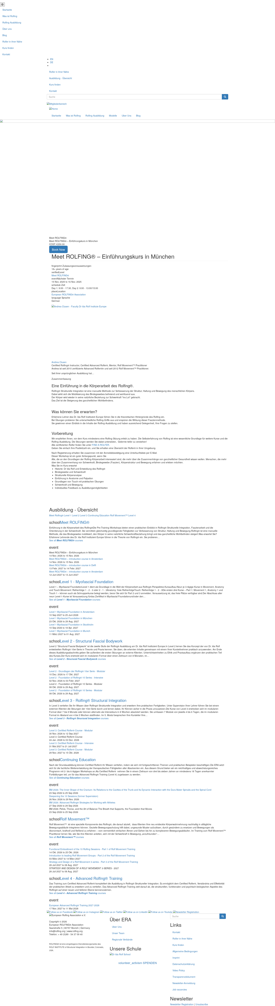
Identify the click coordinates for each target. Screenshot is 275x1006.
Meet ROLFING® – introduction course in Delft (72, 565)
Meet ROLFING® (60, 275)
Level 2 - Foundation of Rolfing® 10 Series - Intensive (76, 677)
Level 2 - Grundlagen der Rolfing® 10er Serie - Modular (77, 671)
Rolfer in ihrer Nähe (12, 41)
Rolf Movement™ (74, 819)
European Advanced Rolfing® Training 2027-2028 (74, 905)
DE (51, 62)
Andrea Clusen (59, 362)
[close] (2, 4)
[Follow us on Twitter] (111, 911)
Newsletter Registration (182, 1004)
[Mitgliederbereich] (57, 103)
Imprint (176, 957)
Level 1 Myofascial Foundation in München (70, 618)
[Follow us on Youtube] (160, 911)
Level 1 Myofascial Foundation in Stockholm (71, 624)
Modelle (113, 115)
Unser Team (118, 933)
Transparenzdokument (184, 976)
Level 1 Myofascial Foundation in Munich (69, 630)
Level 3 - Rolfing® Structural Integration (93, 700)
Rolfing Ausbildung (11, 22)
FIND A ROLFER (100, 444)
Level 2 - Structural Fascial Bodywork (91, 641)
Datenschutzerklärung (184, 964)
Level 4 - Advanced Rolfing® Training (91, 878)
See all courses (66, 540)
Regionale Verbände (122, 939)
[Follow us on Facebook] (60, 911)
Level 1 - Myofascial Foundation (86, 581)
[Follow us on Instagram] (86, 911)
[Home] (53, 108)
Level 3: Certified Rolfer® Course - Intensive (71, 743)
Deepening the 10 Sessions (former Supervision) (73, 796)
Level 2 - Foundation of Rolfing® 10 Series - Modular (75, 690)
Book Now (58, 249)
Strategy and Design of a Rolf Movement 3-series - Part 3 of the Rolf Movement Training (93, 861)
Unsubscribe (201, 1004)
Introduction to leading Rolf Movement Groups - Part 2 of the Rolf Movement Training (92, 855)
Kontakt (6, 54)
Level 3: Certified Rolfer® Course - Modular (71, 730)
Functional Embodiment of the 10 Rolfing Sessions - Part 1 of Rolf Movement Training (92, 849)
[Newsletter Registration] (186, 911)
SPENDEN (137, 963)
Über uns (7, 28)
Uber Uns (126, 115)
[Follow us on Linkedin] (135, 911)
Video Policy (179, 970)
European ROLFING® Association (69, 294)
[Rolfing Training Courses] (137, 954)
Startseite (7, 9)
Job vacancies (180, 989)
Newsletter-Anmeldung (184, 983)
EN (51, 59)
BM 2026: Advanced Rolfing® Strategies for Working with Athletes (82, 802)
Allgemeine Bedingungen (185, 951)
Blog (4, 35)
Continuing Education (78, 759)
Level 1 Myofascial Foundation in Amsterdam (72, 611)
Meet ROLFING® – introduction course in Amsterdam (76, 558)
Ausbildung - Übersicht (60, 78)
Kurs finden (8, 47)
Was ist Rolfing (9, 16)
